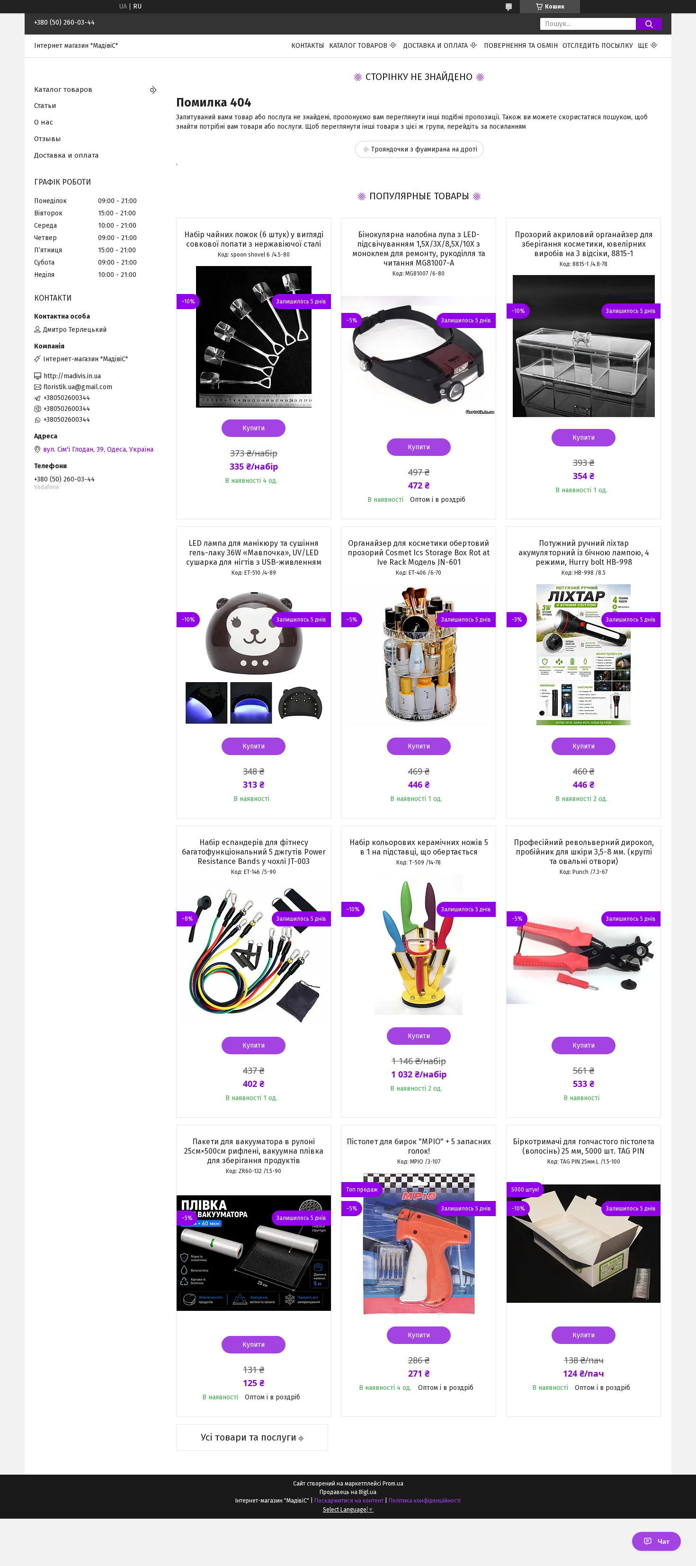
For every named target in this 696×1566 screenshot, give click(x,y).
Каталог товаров (358, 46)
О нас (43, 122)
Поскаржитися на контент (349, 1500)
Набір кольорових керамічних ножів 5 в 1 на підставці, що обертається (418, 847)
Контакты (307, 46)
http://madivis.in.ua (72, 376)
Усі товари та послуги (248, 1437)
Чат (663, 1541)
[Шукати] (649, 24)
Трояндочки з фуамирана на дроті (424, 149)
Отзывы (47, 138)
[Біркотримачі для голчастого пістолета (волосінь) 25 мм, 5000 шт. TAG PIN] (584, 1244)
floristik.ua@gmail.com (78, 387)
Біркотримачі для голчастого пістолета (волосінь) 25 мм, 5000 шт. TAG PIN (583, 1146)
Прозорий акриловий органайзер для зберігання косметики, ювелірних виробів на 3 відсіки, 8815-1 (584, 244)
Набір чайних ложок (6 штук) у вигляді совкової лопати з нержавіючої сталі (253, 239)
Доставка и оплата (435, 46)
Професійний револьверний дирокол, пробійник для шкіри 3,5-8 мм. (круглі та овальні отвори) (584, 852)
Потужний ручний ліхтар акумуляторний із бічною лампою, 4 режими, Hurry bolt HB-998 (583, 553)
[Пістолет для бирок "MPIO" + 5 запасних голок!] (418, 1244)
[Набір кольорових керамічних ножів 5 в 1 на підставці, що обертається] (418, 944)
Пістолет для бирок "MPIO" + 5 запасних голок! (419, 1146)
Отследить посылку (597, 46)
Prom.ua (393, 1483)
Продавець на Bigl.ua (348, 1492)
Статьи (45, 105)
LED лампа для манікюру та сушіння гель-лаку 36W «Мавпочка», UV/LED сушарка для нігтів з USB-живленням (253, 553)
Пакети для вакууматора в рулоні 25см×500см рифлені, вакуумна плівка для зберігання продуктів (253, 1151)
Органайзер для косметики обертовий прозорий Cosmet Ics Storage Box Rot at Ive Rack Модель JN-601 (419, 553)
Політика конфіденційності (425, 1500)
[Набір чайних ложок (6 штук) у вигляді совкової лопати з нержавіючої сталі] (254, 337)
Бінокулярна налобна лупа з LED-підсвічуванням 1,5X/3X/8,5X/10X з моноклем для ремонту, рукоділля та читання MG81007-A (418, 248)
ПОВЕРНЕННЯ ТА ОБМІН (521, 46)
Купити (253, 428)
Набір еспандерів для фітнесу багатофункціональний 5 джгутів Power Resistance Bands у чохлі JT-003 (254, 852)
